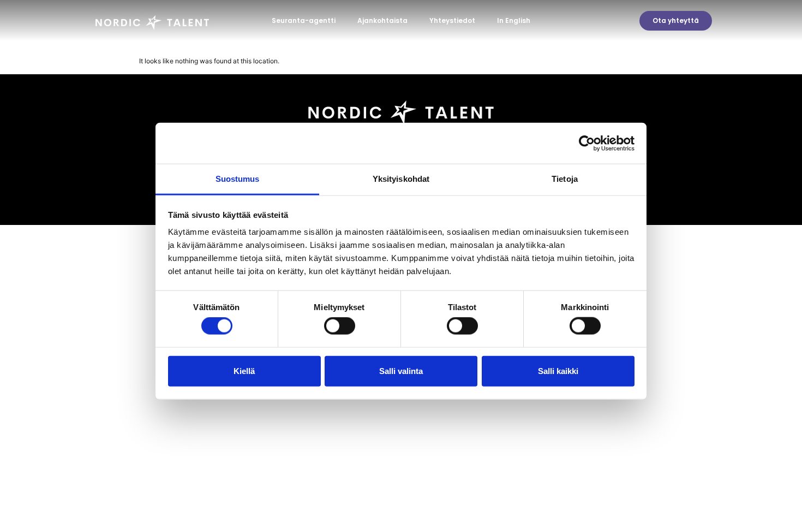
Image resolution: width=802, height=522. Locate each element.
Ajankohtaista (382, 20)
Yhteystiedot (452, 20)
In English (513, 20)
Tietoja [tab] (565, 178)
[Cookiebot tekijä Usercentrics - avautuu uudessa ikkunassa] (587, 143)
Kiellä (244, 370)
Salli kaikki (558, 370)
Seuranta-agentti (304, 20)
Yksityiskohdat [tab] (401, 178)
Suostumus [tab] (238, 178)
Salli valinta (401, 370)
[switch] (339, 326)
